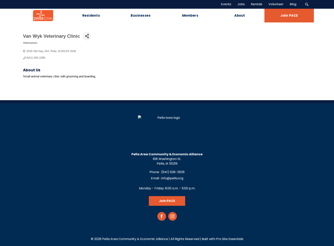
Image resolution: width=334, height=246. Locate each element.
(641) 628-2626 (173, 172)
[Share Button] (87, 36)
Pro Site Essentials (229, 239)
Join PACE (167, 201)
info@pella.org (172, 178)
